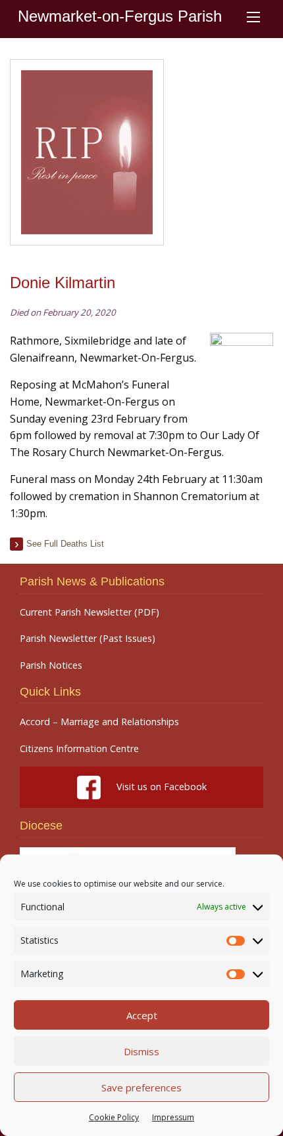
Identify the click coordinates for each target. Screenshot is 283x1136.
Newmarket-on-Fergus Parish (120, 16)
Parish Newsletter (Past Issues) (87, 638)
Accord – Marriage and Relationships (99, 721)
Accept (141, 1015)
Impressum (173, 1117)
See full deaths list (65, 544)
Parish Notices (51, 665)
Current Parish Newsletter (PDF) (89, 612)
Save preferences (141, 1087)
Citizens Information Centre (79, 748)
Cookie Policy (114, 1117)
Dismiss (141, 1051)
